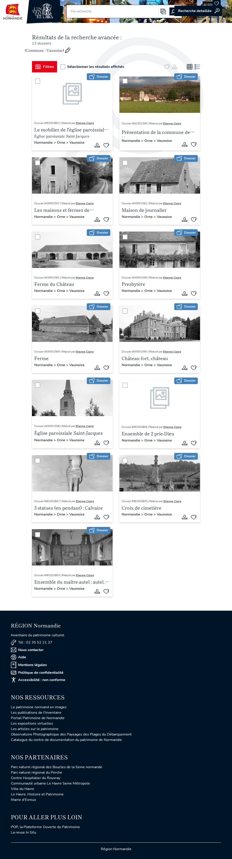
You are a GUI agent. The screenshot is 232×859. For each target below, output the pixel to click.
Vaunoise (77, 142)
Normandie (44, 142)
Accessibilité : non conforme (41, 679)
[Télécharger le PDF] (97, 145)
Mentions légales (32, 664)
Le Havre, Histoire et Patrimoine (37, 794)
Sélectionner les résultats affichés (95, 66)
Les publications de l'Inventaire (36, 712)
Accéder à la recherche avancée (198, 11)
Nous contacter (31, 649)
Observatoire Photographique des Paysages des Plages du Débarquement (71, 734)
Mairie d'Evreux (23, 799)
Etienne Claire (85, 123)
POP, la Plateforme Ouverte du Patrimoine (45, 826)
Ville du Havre (22, 788)
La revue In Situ (23, 832)
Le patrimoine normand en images (39, 707)
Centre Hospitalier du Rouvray (35, 777)
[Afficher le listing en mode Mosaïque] (189, 66)
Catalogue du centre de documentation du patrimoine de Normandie (66, 739)
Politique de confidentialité (40, 672)
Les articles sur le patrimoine (34, 728)
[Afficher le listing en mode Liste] (197, 66)
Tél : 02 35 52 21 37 (35, 642)
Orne (61, 142)
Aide (22, 657)
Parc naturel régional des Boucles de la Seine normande (56, 767)
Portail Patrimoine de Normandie (38, 718)
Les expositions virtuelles (32, 723)
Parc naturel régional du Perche (36, 772)
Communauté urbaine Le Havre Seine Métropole (50, 783)
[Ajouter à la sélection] (106, 145)
